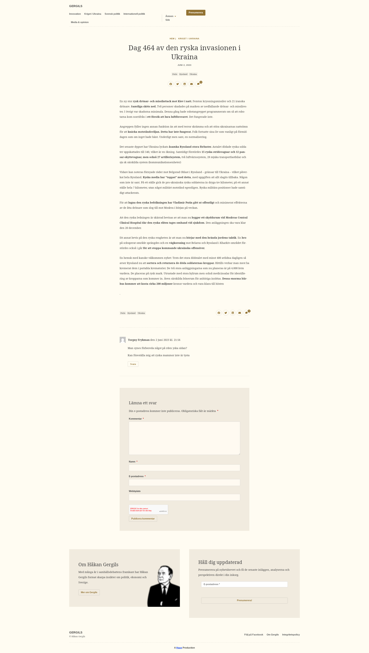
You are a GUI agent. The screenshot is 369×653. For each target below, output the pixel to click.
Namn (133, 461)
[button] (171, 84)
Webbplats (135, 491)
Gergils (75, 6)
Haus (179, 648)
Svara (133, 364)
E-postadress (137, 476)
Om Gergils (273, 634)
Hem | (173, 38)
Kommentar (136, 419)
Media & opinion (80, 22)
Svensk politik (112, 14)
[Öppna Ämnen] (175, 16)
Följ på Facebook (253, 634)
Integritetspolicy (291, 634)
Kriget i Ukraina (92, 14)
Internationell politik (134, 14)
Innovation (75, 14)
